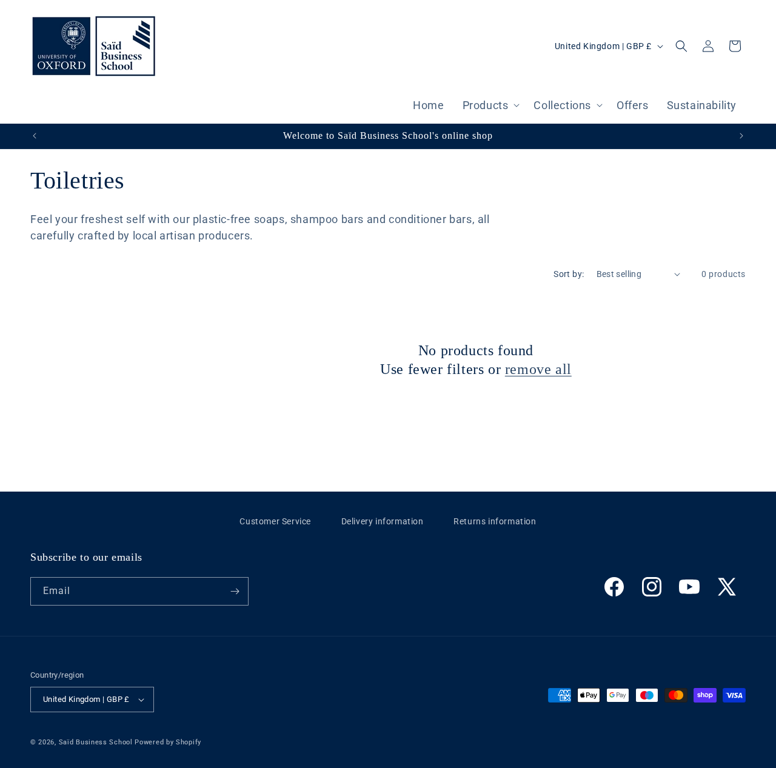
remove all (538, 369)
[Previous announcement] (34, 135)
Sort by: (569, 274)
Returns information (494, 521)
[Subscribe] (234, 591)
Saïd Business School (96, 742)
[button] (489, 106)
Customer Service (275, 521)
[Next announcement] (741, 135)
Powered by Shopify (168, 742)
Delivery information (382, 521)
